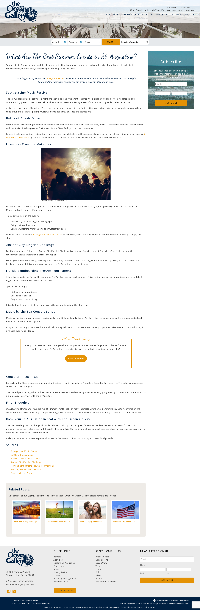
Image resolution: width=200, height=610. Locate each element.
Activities (126, 14)
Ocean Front (101, 559)
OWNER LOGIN (65, 590)
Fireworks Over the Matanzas (25, 458)
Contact (57, 575)
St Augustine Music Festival (24, 451)
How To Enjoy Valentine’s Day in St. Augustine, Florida (103, 521)
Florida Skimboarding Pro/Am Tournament (32, 465)
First (157, 96)
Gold (97, 572)
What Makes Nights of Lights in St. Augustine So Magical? (38, 521)
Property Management (64, 578)
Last (174, 96)
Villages (99, 566)
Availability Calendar (105, 581)
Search (111, 42)
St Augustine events (56, 78)
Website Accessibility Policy (20, 603)
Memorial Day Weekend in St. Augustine (130, 521)
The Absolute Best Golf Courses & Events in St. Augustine (71, 521)
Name (158, 89)
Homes (98, 569)
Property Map (102, 556)
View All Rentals (76, 358)
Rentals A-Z (47, 603)
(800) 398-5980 (173, 9)
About (188, 14)
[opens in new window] (8, 591)
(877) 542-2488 (187, 9)
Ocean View (101, 562)
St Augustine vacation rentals (48, 234)
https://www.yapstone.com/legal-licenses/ (142, 607)
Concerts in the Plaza (21, 473)
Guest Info (172, 14)
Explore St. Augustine (148, 14)
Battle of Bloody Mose (22, 455)
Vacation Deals (60, 581)
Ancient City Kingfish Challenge (26, 462)
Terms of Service (178, 603)
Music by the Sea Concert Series (27, 469)
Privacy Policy (60, 572)
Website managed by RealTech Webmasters (173, 600)
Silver (98, 575)
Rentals (110, 14)
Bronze (99, 578)
